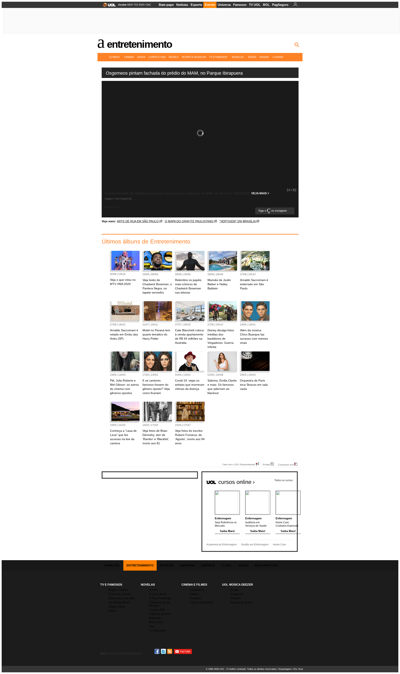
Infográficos (197, 589)
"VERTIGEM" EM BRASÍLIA (237, 221)
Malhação (155, 618)
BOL (266, 4)
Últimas (114, 57)
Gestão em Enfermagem (255, 544)
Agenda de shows (241, 602)
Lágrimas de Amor (160, 613)
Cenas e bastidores (201, 602)
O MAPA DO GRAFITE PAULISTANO (189, 221)
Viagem (264, 57)
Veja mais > (260, 193)
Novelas (238, 57)
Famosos (239, 4)
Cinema (129, 57)
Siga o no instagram (273, 210)
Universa (224, 4)
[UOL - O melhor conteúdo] (108, 6)
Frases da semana (120, 594)
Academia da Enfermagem (221, 544)
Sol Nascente (157, 630)
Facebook (157, 651)
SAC (148, 4)
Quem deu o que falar (122, 598)
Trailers (194, 594)
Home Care (279, 544)
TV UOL (254, 4)
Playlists (235, 598)
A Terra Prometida (160, 598)
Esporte (196, 4)
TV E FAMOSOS (111, 584)
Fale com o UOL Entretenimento (238, 464)
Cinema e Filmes (194, 584)
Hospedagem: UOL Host (290, 669)
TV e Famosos (218, 57)
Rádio (252, 57)
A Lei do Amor (157, 594)
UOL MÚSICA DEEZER (237, 584)
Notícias (182, 4)
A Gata (153, 589)
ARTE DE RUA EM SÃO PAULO (138, 221)
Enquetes (195, 598)
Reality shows (117, 606)
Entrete (210, 4)
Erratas (266, 464)
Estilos (234, 589)
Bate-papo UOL (267, 565)
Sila (151, 626)
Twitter (164, 651)
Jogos (141, 57)
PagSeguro (280, 4)
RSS (170, 651)
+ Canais (277, 57)
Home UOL (112, 565)
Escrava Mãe (157, 609)
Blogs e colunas (118, 589)
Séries (112, 610)
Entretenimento (139, 44)
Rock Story (156, 622)
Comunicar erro (286, 464)
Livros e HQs (157, 57)
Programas (237, 594)
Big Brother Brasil (119, 602)
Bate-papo (166, 4)
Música (174, 57)
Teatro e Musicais (193, 57)
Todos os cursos (283, 480)
